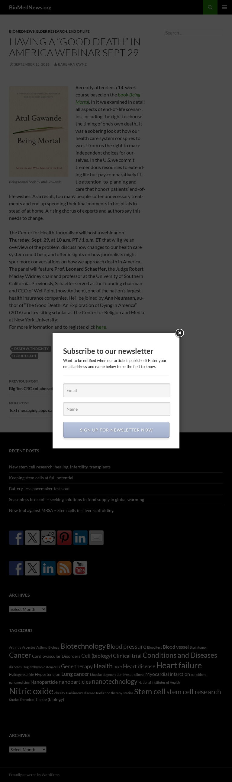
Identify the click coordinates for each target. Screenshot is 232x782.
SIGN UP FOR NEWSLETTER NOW (116, 429)
